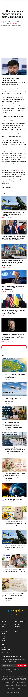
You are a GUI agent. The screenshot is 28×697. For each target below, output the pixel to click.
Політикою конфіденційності (8, 671)
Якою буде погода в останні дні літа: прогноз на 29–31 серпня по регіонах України (15, 376)
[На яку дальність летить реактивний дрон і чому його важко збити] (14, 389)
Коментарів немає (7, 25)
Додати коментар (14, 347)
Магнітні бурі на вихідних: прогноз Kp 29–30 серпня (13, 500)
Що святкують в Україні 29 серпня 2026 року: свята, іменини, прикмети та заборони (15, 523)
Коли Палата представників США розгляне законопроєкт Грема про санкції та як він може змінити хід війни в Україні (12, 263)
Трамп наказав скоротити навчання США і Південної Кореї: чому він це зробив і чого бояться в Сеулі (13, 238)
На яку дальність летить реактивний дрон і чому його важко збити (14, 400)
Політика (15, 23)
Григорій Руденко (9, 21)
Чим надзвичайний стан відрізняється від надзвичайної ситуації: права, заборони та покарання (15, 450)
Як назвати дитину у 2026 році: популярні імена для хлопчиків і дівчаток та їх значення (15, 571)
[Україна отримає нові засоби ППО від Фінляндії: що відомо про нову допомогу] (14, 203)
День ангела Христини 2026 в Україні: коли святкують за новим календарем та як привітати (14, 596)
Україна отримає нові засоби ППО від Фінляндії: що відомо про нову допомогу (13, 214)
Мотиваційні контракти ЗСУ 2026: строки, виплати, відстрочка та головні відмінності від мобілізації (14, 425)
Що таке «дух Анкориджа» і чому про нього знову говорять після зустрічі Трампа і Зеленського (13, 312)
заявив (18, 170)
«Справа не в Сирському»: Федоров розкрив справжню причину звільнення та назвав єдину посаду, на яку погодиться (13, 337)
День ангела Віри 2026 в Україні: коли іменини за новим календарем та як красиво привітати (15, 476)
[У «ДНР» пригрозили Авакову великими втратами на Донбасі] (14, 66)
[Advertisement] (14, 41)
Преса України (13, 679)
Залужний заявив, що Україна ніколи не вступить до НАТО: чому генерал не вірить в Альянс (13, 287)
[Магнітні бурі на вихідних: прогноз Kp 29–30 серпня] (14, 490)
